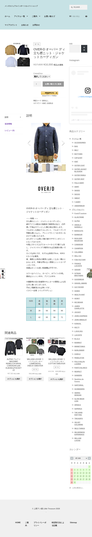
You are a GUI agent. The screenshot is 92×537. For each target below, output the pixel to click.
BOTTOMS (78, 154)
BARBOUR (78, 235)
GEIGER (77, 270)
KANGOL (77, 323)
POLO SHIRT (79, 183)
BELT (76, 150)
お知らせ (24, 25)
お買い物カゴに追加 (53, 84)
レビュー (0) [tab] (9, 130)
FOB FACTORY (80, 260)
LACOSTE (78, 335)
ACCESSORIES (80, 142)
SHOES (77, 190)
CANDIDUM (78, 244)
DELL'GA (77, 256)
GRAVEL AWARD (80, 283)
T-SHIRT (77, 202)
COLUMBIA (78, 252)
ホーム (7, 16)
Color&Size (38, 73)
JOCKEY (77, 312)
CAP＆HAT (78, 158)
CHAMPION (78, 248)
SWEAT (77, 198)
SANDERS (78, 375)
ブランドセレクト (78, 209)
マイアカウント (11, 25)
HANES (77, 291)
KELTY (76, 327)
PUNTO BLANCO (80, 368)
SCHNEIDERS (79, 389)
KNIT (44, 103)
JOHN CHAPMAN (80, 316)
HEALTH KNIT (79, 295)
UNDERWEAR (79, 206)
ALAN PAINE (79, 217)
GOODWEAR (79, 279)
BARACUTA (78, 231)
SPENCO (77, 405)
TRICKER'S (78, 418)
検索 (70, 44)
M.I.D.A (77, 339)
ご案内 (34, 16)
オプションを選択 (13, 379)
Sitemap (73, 522)
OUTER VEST (79, 179)
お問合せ (36, 25)
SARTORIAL (79, 385)
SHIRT (76, 187)
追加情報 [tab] (8, 124)
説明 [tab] (6, 117)
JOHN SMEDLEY (80, 320)
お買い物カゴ (49, 16)
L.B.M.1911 (78, 331)
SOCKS (77, 194)
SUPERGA (78, 409)
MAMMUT (78, 343)
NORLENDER (79, 350)
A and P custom (80, 213)
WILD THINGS (79, 428)
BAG (76, 146)
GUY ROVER (79, 287)
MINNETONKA (79, 346)
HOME (18, 522)
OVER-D (50, 103)
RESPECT (78, 371)
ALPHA (77, 221)
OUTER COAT (79, 165)
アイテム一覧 (19, 16)
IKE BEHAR (78, 302)
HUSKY (77, 298)
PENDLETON (79, 358)
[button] (26, 46)
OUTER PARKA (80, 175)
